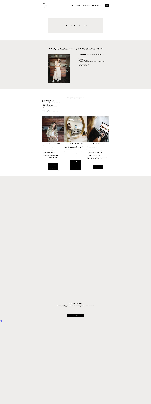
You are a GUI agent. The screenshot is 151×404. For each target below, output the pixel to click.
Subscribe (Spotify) (53, 168)
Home (72, 5)
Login (107, 5)
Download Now (75, 315)
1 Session (75, 161)
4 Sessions (75, 168)
